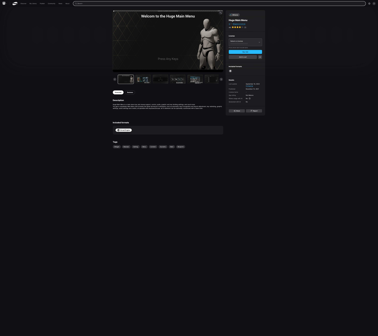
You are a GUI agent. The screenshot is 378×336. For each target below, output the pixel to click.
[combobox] (221, 4)
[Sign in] (374, 3)
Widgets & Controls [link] (239, 24)
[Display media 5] (212, 79)
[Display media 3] (178, 79)
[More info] (250, 98)
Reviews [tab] (130, 92)
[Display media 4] (195, 79)
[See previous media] (114, 79)
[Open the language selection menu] (369, 3)
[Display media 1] (143, 79)
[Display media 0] (126, 79)
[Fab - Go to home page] (14, 3)
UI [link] (229, 24)
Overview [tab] (118, 92)
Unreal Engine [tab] (125, 130)
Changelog (249, 86)
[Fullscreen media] (221, 13)
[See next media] (221, 79)
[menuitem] (23, 3)
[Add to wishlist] (260, 57)
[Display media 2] (160, 79)
